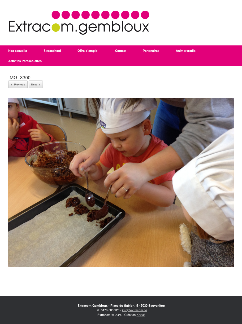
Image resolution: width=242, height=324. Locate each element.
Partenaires (151, 50)
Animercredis (185, 50)
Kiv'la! (141, 314)
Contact (120, 50)
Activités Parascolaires (25, 60)
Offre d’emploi (88, 50)
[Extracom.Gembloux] (79, 23)
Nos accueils (17, 50)
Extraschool (52, 50)
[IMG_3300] (121, 266)
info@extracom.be (134, 310)
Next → (35, 84)
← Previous (18, 84)
